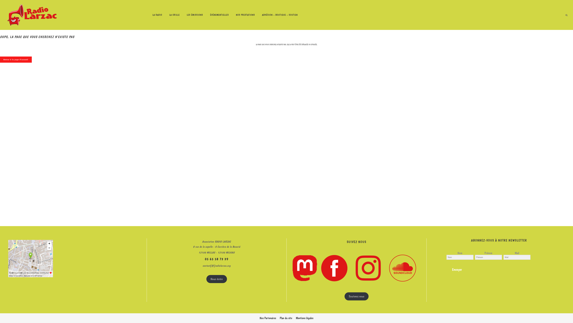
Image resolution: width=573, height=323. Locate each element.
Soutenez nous (356, 296)
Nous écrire (217, 279)
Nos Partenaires (268, 318)
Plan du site (286, 318)
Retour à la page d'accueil (16, 60)
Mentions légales (304, 318)
